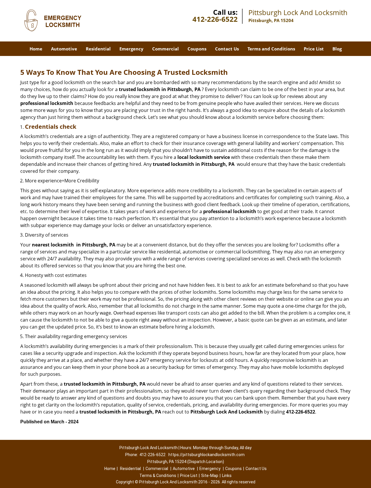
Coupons (197, 49)
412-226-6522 (215, 19)
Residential (98, 49)
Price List (314, 49)
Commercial (165, 49)
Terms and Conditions (271, 49)
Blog (337, 49)
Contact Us (227, 49)
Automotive (64, 49)
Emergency (131, 49)
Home (36, 49)
